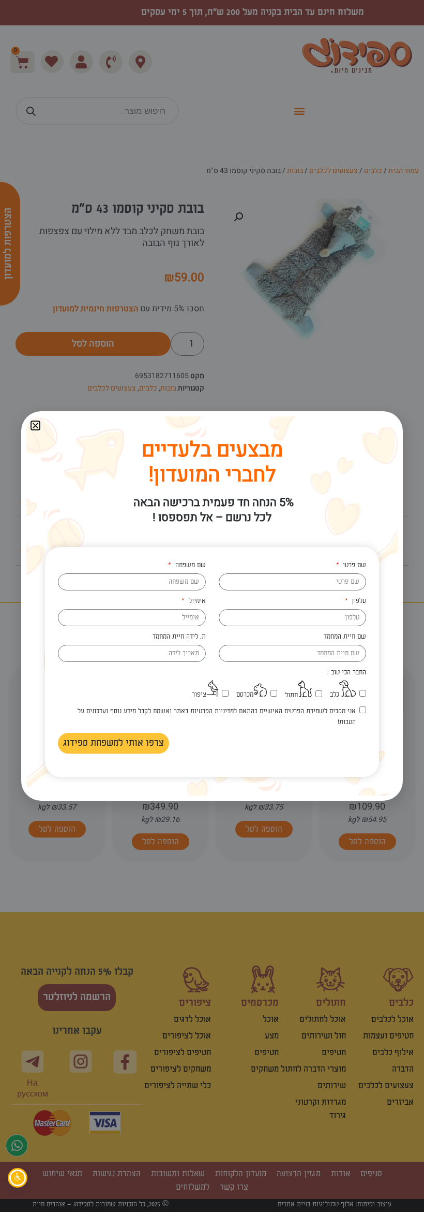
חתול (291, 695)
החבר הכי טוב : (346, 672)
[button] (35, 425)
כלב (334, 694)
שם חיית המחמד (345, 636)
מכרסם (244, 694)
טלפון (358, 601)
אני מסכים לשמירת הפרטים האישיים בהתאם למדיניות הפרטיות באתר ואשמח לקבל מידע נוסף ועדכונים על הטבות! (217, 716)
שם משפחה (189, 565)
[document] (212, 606)
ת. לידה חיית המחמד (179, 636)
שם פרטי (353, 565)
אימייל (196, 601)
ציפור (199, 694)
